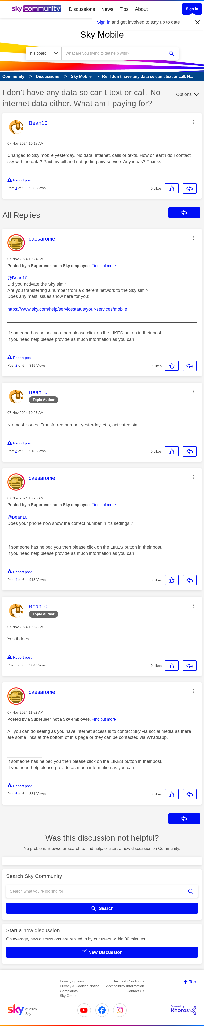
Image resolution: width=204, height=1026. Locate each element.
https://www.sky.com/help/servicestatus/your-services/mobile (67, 309)
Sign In (192, 9)
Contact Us (135, 991)
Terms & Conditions (128, 981)
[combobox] (114, 53)
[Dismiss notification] (198, 22)
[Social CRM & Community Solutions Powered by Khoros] (183, 1010)
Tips (124, 9)
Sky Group (68, 996)
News (107, 9)
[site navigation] (5, 9)
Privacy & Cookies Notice (79, 986)
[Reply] (190, 188)
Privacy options (72, 981)
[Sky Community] (36, 9)
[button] (193, 122)
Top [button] (192, 981)
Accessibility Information (125, 986)
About (141, 9)
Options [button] (184, 94)
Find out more (104, 266)
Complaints (69, 991)
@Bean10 (17, 277)
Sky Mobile (102, 34)
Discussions (82, 9)
